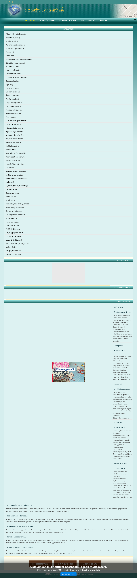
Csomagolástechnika (13, 74)
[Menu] (134, 20)
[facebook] (6, 2)
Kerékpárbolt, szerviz (14, 142)
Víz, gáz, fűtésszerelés (14, 251)
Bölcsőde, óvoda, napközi (15, 63)
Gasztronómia (11, 117)
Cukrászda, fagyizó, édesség (16, 77)
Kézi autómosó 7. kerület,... (17, 516)
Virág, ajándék (11, 247)
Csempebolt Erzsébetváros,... (120, 348)
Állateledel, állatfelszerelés (16, 34)
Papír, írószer (11, 196)
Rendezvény (10, 200)
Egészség (9, 84)
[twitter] (9, 2)
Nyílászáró (10, 182)
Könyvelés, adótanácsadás (16, 153)
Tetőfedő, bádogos (13, 229)
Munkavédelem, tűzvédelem (16, 178)
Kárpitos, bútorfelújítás (14, 139)
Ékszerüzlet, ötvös (12, 88)
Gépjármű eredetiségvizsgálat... (122, 386)
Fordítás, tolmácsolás (14, 110)
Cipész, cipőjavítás (13, 70)
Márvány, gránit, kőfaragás (16, 171)
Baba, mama (10, 56)
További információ (91, 570)
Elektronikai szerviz (13, 92)
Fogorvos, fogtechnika (14, 103)
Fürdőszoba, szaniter (13, 113)
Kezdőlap (30, 20)
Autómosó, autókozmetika (15, 45)
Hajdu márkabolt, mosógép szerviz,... (21, 547)
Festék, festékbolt (12, 99)
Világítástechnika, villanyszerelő (17, 243)
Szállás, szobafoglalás (14, 211)
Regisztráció (88, 20)
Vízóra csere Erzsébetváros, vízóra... (122, 309)
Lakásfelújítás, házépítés (15, 164)
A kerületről (47, 20)
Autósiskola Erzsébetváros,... (120, 424)
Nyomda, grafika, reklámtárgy (17, 186)
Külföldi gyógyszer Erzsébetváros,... (20, 505)
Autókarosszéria (12, 41)
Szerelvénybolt (11, 218)
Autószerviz (10, 52)
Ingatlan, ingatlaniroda (14, 131)
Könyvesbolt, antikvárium (15, 157)
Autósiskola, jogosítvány (15, 48)
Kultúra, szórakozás (13, 160)
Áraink (104, 20)
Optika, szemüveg (12, 193)
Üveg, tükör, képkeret (14, 240)
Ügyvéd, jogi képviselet (14, 233)
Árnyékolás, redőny (13, 38)
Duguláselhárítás (12, 81)
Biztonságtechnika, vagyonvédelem (19, 59)
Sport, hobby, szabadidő (15, 207)
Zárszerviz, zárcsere (13, 254)
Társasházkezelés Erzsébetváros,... (120, 465)
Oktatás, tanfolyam (13, 189)
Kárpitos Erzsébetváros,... (16, 537)
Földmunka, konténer (14, 106)
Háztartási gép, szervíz (14, 128)
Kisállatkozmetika (12, 146)
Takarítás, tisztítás (12, 222)
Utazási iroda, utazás (14, 236)
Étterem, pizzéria (12, 95)
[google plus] (13, 2)
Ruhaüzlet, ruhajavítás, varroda (17, 204)
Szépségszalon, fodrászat (15, 215)
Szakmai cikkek (68, 20)
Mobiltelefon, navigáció (14, 175)
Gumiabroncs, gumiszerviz (16, 121)
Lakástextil (10, 168)
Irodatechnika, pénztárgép (15, 135)
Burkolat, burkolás (12, 66)
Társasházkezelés (12, 225)
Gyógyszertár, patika (13, 124)
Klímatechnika (11, 150)
